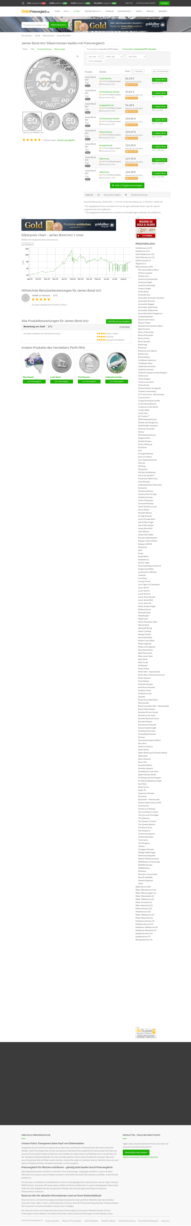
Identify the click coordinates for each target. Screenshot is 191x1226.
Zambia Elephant (145, 880)
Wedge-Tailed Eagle (146, 852)
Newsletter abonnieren (136, 1152)
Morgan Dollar (144, 634)
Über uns (129, 3)
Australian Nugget (146, 304)
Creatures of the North (148, 407)
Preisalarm (139, 71)
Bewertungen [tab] (59, 49)
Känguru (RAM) (145, 544)
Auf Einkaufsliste (162, 71)
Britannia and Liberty (147, 351)
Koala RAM (143, 556)
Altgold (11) (141, 263)
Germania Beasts (145, 491)
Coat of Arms (144, 397)
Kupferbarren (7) (143, 936)
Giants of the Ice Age (147, 494)
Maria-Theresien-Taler (147, 622)
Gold (66, 11)
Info (32, 49)
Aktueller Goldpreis (108, 1221)
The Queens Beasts (146, 824)
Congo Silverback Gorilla (149, 400)
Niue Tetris (143, 659)
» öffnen (159, 80)
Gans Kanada (144, 481)
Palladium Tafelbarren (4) (147, 927)
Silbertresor (104, 158)
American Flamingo (146, 285)
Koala (140, 553)
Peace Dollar (143, 668)
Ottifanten (143, 665)
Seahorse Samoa (145, 746)
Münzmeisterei (105, 132)
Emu (140, 450)
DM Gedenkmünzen (147, 435)
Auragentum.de (105, 145)
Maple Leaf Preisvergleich (71, 1221)
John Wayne (143, 531)
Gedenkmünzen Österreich (150, 485)
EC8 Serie (142, 447)
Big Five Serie (144, 329)
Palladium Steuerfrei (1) (146, 930)
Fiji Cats (141, 463)
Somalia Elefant (145, 765)
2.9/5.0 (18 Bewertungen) (111, 161)
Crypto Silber (144, 410)
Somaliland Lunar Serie (148, 771)
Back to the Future (146, 319)
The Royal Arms (145, 827)
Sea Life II (142, 743)
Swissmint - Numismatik (148, 799)
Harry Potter (143, 509)
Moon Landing (144, 631)
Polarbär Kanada (145, 684)
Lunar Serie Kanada (146, 597)
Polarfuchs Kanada (146, 687)
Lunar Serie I (55, 377)
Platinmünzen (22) (144, 908)
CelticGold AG (105, 78)
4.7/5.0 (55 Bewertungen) (111, 148)
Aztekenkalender (145, 316)
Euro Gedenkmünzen (147, 460)
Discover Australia (146, 428)
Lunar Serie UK (144, 603)
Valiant (141, 846)
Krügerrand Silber (146, 569)
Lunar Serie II (144, 591)
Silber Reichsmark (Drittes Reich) (152, 753)
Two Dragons (144, 843)
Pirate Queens (144, 678)
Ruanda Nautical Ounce (148, 718)
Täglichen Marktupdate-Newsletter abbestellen (140, 1157)
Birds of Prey (143, 338)
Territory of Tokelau (146, 809)
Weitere (92, 11)
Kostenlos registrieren (145, 3)
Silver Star (142, 762)
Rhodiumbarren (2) (144, 939)
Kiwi (140, 550)
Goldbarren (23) (143, 251)
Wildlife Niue (144, 868)
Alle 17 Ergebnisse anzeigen (128, 185)
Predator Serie (144, 690)
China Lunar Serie (146, 382)
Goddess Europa (145, 497)
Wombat (142, 871)
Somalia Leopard (145, 768)
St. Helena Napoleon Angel (150, 781)
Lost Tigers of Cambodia (149, 584)
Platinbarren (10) (143, 911)
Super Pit (142, 790)
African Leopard (145, 273)
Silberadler (143, 756)
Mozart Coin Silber (146, 640)
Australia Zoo (144, 295)
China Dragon (144, 379)
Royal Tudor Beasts (146, 709)
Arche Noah (143, 291)
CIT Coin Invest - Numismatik (151, 394)
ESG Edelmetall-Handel (109, 92)
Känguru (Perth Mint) (147, 541)
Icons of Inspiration (146, 519)
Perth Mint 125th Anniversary (151, 675)
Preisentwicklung (44, 49)
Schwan (141, 737)
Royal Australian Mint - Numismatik (148, 701)
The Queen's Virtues (147, 821)
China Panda (143, 385)
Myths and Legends (146, 647)
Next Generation (145, 650)
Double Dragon (145, 441)
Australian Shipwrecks (148, 310)
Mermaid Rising (145, 628)
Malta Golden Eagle (146, 606)
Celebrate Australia (113, 377)
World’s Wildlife (145, 877)
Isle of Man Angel (145, 522)
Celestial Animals (145, 369)
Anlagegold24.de (106, 105)
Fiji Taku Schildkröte (147, 472)
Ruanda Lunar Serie (146, 715)
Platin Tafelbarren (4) (145, 915)
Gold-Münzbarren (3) (145, 257)
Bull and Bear (144, 357)
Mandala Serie (144, 612)
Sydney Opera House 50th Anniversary (149, 804)
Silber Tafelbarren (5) (145, 899)
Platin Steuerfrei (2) (144, 918)
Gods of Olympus (145, 500)
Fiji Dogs (142, 466)
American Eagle (145, 282)
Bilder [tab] (25, 49)
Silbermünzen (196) (144, 266)
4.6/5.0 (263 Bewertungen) (111, 108)
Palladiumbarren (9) (144, 924)
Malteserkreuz (144, 609)
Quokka (141, 696)
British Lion (143, 354)
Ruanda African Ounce (148, 712)
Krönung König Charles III (149, 566)
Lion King (142, 578)
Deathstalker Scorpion (148, 425)
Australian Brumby (146, 301)
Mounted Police (145, 637)
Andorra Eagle (144, 288)
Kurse (138, 11)
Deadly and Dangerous (148, 422)
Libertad (142, 575)
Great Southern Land (147, 506)
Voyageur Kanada (146, 849)
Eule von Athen (145, 457)
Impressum (165, 1221)
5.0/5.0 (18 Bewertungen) (111, 135)
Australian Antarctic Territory (151, 298)
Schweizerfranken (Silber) (149, 740)
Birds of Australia (146, 332)
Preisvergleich (58, 25)
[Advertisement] (153, 984)
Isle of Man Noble (146, 525)
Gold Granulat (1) (143, 260)
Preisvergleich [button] (34, 381)
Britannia (142, 347)
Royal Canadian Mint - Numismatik (153, 706)
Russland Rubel (145, 721)
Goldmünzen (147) (144, 248)
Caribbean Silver (145, 363)
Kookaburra (143, 559)
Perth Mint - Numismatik (149, 672)
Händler (110, 11)
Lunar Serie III (144, 594)
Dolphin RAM (144, 438)
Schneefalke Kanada (147, 734)
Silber (77, 11)
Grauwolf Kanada (146, 503)
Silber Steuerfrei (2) (144, 905)
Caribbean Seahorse (147, 360)
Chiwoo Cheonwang (147, 391)
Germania (142, 488)
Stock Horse (143, 787)
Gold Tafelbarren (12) (145, 254)
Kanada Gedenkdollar (147, 538)
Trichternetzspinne (146, 834)
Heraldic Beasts (145, 513)
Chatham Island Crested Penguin (152, 372)
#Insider (163, 11)
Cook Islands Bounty (147, 404)
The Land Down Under (148, 812)
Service (150, 11)
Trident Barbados (146, 837)
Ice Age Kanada (145, 516)
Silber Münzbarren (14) (146, 890)
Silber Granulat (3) (144, 902)
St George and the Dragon (149, 777)
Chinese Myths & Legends (149, 388)
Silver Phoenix (144, 759)
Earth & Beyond (145, 444)
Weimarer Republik (146, 855)
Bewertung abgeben (66, 140)
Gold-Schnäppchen (91, 1221)
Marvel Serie (143, 625)
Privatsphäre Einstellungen (148, 1221)
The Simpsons (84, 377)
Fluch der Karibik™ (146, 475)
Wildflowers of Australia (149, 862)
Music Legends (144, 643)
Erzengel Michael (145, 453)
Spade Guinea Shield (147, 774)
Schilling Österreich (146, 731)
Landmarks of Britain (147, 572)
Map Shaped (28, 377)
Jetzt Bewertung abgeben (119, 321)
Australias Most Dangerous (150, 313)
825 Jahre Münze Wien (148, 270)
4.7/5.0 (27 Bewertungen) (111, 81)
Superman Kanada (146, 793)
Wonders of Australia (147, 874)
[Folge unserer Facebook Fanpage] (23, 3)
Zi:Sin (140, 883)
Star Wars (142, 784)
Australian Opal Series (148, 307)
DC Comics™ (144, 416)
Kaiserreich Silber (146, 534)
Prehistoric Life (145, 693)
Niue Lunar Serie (145, 656)
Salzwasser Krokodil (147, 724)
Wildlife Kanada (145, 865)
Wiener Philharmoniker (148, 858)
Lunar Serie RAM (145, 600)
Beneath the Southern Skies (150, 326)
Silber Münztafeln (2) (145, 896)
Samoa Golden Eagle (147, 728)
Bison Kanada (144, 341)
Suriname (142, 796)
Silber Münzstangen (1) (146, 893)
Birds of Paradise (145, 335)
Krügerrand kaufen (52, 1221)
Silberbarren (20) (143, 886)
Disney (141, 432)
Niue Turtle (143, 662)
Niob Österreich (145, 653)
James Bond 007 (145, 528)
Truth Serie (143, 840)
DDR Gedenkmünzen (147, 419)
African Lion (143, 276)
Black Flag (142, 344)
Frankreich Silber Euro (148, 478)
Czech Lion (143, 413)
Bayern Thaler (144, 323)
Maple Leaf (143, 619)
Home (57, 11)
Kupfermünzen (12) (144, 933)
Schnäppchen (124, 11)
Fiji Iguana (142, 469)
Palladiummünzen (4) (145, 921)
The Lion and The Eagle (148, 815)
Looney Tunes (144, 581)
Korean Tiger (144, 562)
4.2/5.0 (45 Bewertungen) (111, 95)
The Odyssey (144, 818)
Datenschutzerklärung (127, 1221)
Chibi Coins (143, 376)
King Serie (142, 547)
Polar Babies (143, 681)
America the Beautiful (147, 279)
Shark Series (143, 749)
